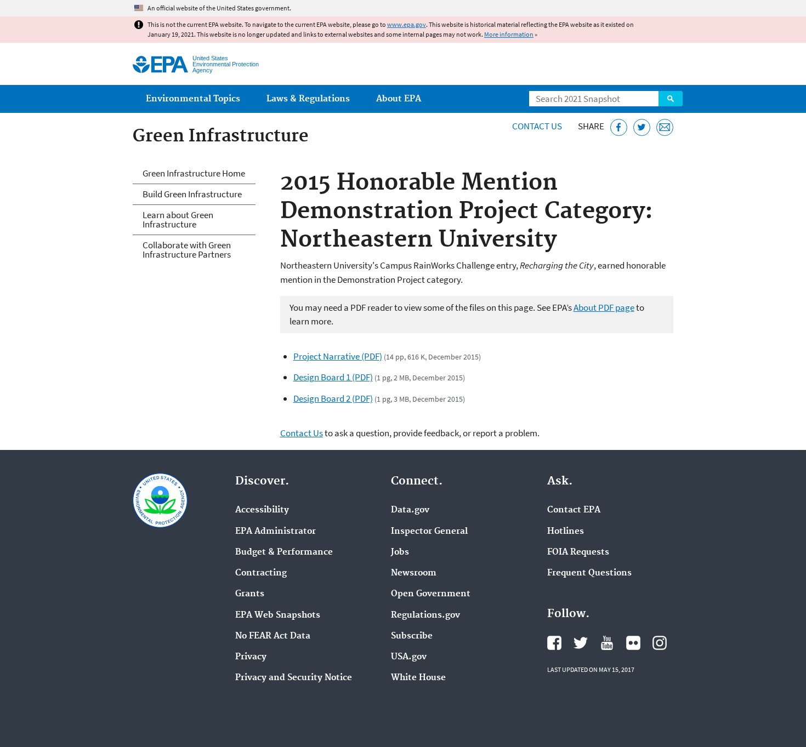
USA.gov (409, 657)
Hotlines (565, 532)
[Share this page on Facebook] (618, 127)
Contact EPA (573, 510)
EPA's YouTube (607, 643)
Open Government (430, 594)
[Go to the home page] (160, 64)
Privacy (250, 657)
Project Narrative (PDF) (337, 356)
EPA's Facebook (554, 643)
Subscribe (412, 636)
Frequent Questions (589, 573)
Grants (249, 594)
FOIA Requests (578, 552)
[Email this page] (664, 127)
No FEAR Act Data (272, 636)
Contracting (261, 573)
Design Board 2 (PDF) (333, 398)
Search (671, 98)
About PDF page (604, 307)
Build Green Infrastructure (192, 194)
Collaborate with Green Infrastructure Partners (187, 249)
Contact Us (537, 126)
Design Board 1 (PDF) (333, 377)
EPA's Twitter (581, 643)
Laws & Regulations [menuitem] (308, 99)
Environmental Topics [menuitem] (193, 99)
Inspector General (429, 532)
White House (418, 678)
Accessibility (262, 510)
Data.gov (410, 510)
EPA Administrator (275, 532)
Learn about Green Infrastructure (178, 219)
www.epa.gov (406, 24)
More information (508, 34)
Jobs (400, 552)
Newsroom (413, 573)
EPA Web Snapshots (277, 615)
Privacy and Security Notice (293, 678)
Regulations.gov (425, 615)
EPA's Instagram (659, 643)
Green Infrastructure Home (194, 173)
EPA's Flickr (633, 643)
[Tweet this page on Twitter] (641, 127)
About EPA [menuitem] (398, 99)
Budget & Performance (284, 552)
